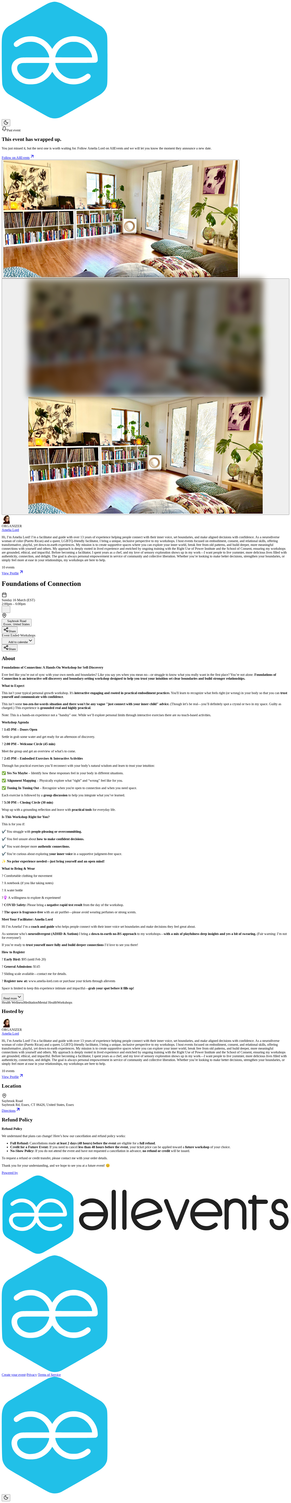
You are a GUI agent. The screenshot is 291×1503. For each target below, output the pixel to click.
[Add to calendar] (6, 609)
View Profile (10, 573)
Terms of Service (49, 1375)
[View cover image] (120, 219)
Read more (10, 998)
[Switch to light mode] (6, 122)
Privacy (32, 1375)
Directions (9, 1110)
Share (12, 631)
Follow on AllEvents (16, 157)
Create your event (14, 1375)
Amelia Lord (10, 530)
